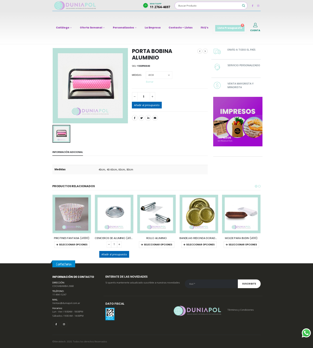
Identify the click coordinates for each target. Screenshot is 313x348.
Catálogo (62, 27)
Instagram (64, 324)
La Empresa (153, 27)
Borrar (149, 81)
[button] (256, 186)
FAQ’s (204, 27)
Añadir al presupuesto (147, 105)
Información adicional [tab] (67, 152)
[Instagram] (258, 5)
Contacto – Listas (180, 27)
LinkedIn (148, 118)
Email (155, 118)
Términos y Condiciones (241, 309)
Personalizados (123, 27)
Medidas (136, 75)
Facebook (135, 118)
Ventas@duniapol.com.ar (66, 303)
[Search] (243, 5)
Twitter (141, 118)
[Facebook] (252, 5)
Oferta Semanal (91, 27)
